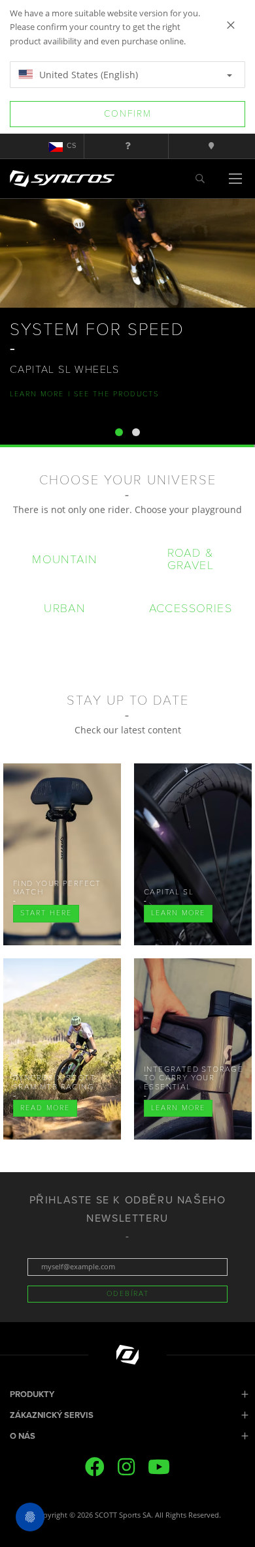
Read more (45, 1108)
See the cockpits (128, 412)
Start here (46, 913)
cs (71, 145)
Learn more (178, 913)
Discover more (45, 412)
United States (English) (87, 74)
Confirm (128, 113)
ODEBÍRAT (128, 1293)
